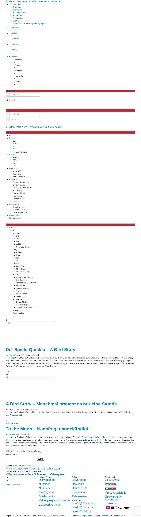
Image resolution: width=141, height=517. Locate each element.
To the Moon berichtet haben (94, 437)
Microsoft (13, 168)
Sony (11, 155)
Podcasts (15, 44)
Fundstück (17, 190)
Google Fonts (86, 516)
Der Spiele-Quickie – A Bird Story (40, 349)
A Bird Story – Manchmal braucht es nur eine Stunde (61, 403)
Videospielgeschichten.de (54, 500)
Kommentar (14, 204)
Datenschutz (79, 488)
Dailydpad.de (47, 479)
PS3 (14, 160)
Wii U (15, 149)
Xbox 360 (17, 171)
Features (13, 179)
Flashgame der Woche (22, 188)
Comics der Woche (21, 182)
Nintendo (13, 138)
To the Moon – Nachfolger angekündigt (47, 428)
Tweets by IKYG (13, 484)
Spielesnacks (47, 496)
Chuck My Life (19, 207)
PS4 (14, 163)
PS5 (14, 166)
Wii (14, 146)
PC (10, 135)
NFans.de (45, 488)
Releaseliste (18, 18)
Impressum (17, 10)
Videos (14, 50)
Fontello (104, 516)
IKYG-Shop (17, 15)
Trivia (15, 201)
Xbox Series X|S (20, 177)
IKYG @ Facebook (83, 503)
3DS (14, 144)
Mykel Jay (14, 355)
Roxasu (13, 409)
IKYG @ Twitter (81, 511)
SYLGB (16, 21)
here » (122, 516)
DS (14, 141)
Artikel (14, 33)
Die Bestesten (19, 185)
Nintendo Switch (20, 152)
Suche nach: (11, 454)
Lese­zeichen (18, 199)
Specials (15, 39)
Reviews (15, 28)
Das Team (17, 4)
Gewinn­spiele (15, 218)
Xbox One (17, 174)
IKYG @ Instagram (83, 507)
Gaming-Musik (19, 193)
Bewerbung (18, 7)
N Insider (44, 483)
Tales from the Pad (21, 212)
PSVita (15, 157)
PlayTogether (47, 492)
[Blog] (115, 492)
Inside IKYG (14, 215)
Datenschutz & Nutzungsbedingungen (29, 23)
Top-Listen (17, 196)
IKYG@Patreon (19, 12)
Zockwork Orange (50, 504)
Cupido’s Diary (19, 210)
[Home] (34, 1)
